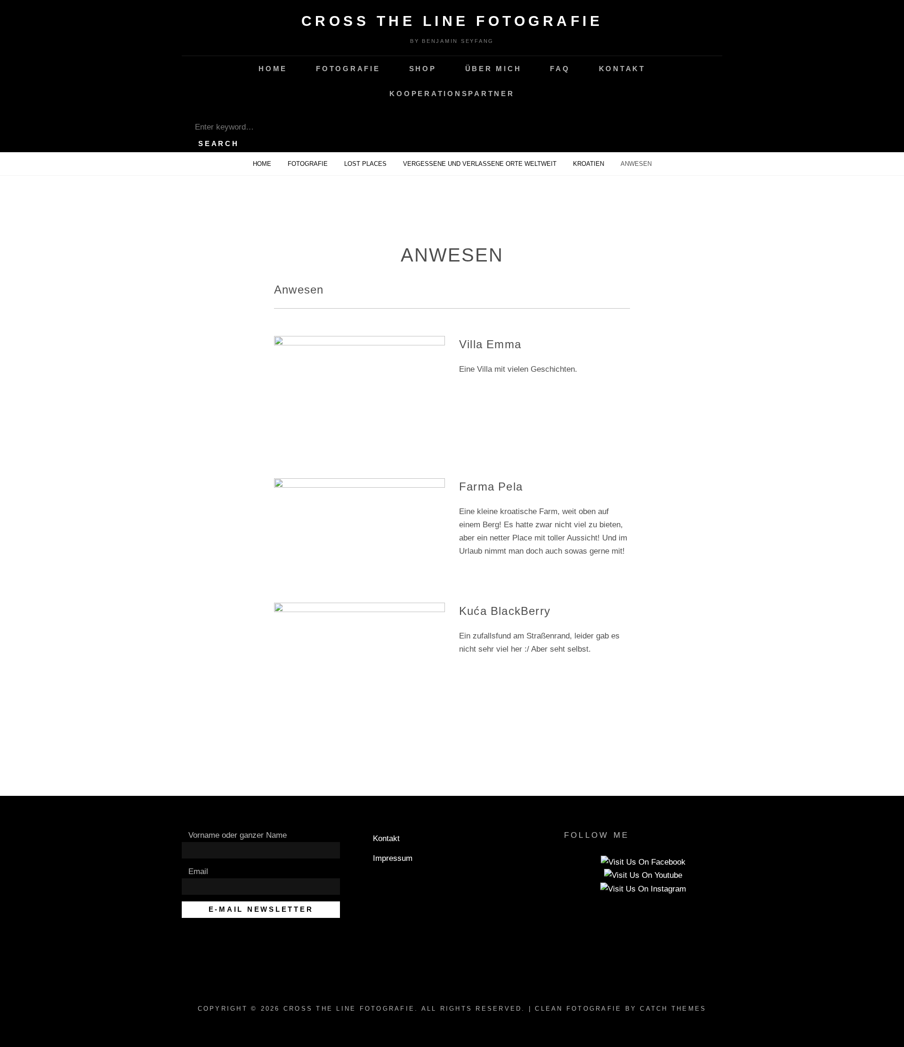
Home (272, 69)
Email (198, 871)
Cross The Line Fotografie (452, 21)
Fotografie (348, 69)
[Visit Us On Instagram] (643, 888)
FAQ (560, 69)
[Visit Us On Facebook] (643, 861)
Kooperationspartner (451, 94)
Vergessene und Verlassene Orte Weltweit (480, 163)
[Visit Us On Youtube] (643, 875)
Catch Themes (673, 1008)
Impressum (392, 858)
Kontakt (622, 69)
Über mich (493, 69)
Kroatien (589, 163)
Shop (422, 69)
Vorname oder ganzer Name (237, 835)
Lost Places (366, 163)
